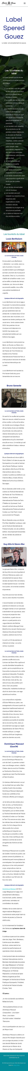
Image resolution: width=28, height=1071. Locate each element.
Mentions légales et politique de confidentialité (14, 1056)
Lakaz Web (16, 1065)
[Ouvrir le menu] (24, 3)
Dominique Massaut (9, 889)
